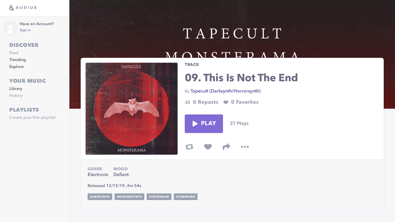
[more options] (245, 146)
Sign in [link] (25, 30)
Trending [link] (17, 60)
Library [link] (15, 89)
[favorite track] (208, 146)
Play (208, 124)
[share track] (226, 146)
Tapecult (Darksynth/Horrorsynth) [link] (226, 91)
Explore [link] (16, 67)
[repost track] (189, 146)
